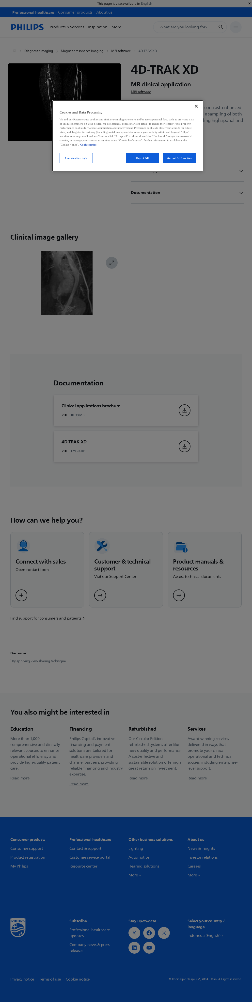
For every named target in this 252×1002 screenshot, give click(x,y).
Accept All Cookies (179, 157)
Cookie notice (88, 144)
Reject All (142, 157)
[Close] (196, 106)
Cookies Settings (76, 157)
